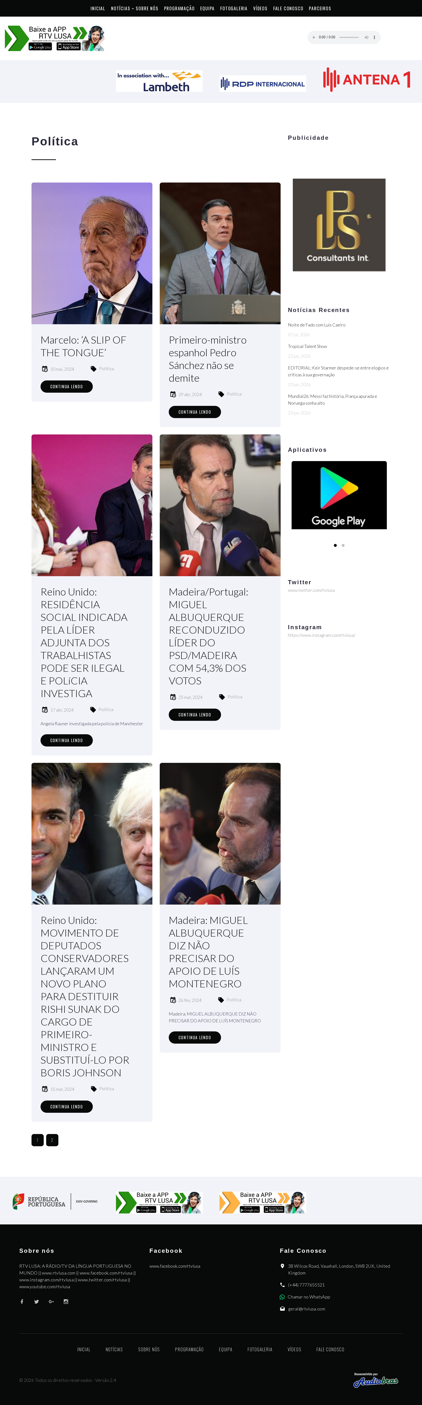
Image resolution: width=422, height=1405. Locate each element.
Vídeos (260, 8)
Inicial (98, 8)
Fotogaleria (234, 8)
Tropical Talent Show (307, 346)
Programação (179, 8)
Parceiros (320, 8)
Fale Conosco (288, 8)
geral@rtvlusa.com (306, 1308)
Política (106, 368)
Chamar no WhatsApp (309, 1296)
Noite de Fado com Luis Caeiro (317, 324)
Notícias (120, 8)
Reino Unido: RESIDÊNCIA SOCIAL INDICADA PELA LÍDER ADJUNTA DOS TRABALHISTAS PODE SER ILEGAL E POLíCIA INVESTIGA (84, 642)
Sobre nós (147, 8)
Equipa (207, 8)
